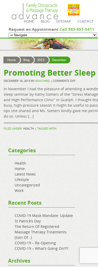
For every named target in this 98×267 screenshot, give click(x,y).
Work (19, 190)
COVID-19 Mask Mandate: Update (44, 215)
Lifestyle (22, 179)
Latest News (25, 174)
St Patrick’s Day (28, 221)
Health (28, 128)
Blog (45, 21)
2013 (40, 60)
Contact (85, 21)
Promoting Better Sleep (50, 72)
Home (29, 21)
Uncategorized (27, 185)
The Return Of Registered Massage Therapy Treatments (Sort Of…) (41, 232)
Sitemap (63, 21)
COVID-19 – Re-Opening (35, 242)
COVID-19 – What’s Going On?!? (41, 248)
